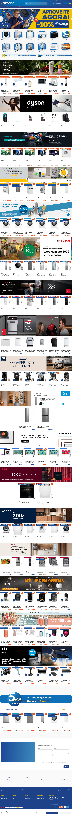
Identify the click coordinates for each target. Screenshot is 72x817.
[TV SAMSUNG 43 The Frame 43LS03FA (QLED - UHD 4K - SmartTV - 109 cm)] (30, 452)
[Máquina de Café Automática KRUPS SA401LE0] (6, 597)
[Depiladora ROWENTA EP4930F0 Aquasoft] (18, 632)
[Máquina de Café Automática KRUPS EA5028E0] (54, 597)
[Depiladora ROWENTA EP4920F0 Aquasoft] (6, 632)
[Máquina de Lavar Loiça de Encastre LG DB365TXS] (54, 562)
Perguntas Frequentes (40, 798)
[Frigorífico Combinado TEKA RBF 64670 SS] (18, 301)
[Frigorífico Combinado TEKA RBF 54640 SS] (54, 301)
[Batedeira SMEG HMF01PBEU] (18, 81)
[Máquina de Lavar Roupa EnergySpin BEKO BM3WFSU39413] (66, 223)
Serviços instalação (28, 799)
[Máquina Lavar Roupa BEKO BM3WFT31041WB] (30, 223)
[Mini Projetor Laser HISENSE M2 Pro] (66, 153)
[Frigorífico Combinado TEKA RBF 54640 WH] (30, 301)
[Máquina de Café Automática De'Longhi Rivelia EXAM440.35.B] (30, 376)
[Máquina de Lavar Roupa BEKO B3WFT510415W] (42, 223)
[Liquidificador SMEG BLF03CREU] (30, 81)
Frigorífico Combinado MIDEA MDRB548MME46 (25, 427)
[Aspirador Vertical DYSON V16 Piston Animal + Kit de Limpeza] (54, 118)
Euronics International (4, 798)
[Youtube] (20, 790)
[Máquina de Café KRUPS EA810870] (42, 597)
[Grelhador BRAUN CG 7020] (42, 671)
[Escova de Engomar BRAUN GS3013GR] (18, 671)
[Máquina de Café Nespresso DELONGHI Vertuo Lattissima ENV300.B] (54, 376)
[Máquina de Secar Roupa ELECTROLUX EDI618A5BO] (6, 529)
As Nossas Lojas (3, 799)
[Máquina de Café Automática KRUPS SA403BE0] (66, 597)
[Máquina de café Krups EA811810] (30, 597)
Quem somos (3, 797)
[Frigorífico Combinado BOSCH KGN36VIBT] (66, 265)
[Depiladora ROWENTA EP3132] (66, 632)
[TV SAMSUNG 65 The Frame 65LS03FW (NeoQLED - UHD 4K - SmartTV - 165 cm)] (66, 452)
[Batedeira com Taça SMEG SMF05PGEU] (54, 81)
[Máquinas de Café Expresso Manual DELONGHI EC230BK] (18, 376)
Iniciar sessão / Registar (57, 3)
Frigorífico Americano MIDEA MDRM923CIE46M (43, 427)
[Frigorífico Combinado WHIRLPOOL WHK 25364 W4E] (30, 188)
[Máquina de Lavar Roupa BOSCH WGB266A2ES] (18, 265)
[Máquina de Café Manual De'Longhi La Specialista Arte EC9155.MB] (42, 376)
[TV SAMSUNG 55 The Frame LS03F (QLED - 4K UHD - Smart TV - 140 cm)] (54, 452)
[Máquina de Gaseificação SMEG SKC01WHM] (6, 81)
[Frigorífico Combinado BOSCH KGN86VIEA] (54, 265)
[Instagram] (22, 790)
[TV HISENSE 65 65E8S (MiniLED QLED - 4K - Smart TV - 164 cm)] (30, 153)
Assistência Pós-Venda (28, 797)
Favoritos (64, 0)
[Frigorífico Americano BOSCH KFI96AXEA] (30, 265)
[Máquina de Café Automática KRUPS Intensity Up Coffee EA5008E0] (18, 597)
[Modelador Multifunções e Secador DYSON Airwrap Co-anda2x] (42, 118)
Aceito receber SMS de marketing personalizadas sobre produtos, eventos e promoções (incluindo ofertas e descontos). (52, 762)
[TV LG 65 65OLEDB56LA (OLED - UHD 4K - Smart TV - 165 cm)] (6, 562)
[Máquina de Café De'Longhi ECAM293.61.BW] (66, 376)
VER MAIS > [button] (64, 709)
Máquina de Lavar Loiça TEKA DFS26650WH (18, 351)
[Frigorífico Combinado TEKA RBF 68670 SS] (42, 301)
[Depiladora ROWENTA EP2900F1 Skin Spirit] (30, 632)
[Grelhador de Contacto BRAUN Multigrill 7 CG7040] (54, 671)
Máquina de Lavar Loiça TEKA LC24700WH (6, 351)
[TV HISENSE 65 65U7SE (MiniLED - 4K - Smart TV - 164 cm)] (42, 153)
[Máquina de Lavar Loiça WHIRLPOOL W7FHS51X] (6, 718)
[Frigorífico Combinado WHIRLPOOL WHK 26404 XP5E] (54, 188)
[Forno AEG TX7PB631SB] (27, 490)
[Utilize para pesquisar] (45, 3)
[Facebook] (18, 790)
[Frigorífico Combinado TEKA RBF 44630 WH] (6, 301)
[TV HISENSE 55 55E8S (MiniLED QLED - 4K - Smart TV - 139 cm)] (6, 153)
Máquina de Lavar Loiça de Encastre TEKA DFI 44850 (54, 351)
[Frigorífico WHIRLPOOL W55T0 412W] (66, 718)
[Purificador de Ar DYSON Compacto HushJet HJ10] (6, 118)
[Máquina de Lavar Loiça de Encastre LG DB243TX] (66, 562)
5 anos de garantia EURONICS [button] (12, 709)
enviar (66, 766)
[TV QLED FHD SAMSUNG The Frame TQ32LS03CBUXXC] (18, 452)
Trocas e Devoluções (40, 799)
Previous (0, 19)
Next (71, 19)
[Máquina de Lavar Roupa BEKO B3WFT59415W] (54, 223)
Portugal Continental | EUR (52, 0)
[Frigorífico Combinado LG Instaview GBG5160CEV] (30, 562)
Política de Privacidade (55, 764)
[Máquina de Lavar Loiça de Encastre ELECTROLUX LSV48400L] (18, 529)
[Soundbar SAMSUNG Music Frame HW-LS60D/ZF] (6, 452)
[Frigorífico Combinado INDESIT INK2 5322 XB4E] (42, 718)
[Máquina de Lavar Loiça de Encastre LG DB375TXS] (42, 562)
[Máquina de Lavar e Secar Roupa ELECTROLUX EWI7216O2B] (66, 529)
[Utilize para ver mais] (6, 35)
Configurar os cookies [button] (6, 815)
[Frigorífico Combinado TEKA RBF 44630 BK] (66, 301)
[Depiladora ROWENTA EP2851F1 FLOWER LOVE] (42, 632)
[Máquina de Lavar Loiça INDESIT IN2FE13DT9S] (30, 718)
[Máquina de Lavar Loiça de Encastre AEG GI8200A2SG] (45, 490)
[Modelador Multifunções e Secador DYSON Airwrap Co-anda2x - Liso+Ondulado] (30, 118)
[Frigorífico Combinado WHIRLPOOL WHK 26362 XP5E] (18, 188)
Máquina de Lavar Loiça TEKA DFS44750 (42, 351)
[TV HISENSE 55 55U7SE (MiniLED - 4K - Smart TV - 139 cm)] (18, 153)
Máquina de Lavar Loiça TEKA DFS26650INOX (30, 351)
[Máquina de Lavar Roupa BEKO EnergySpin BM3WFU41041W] (18, 223)
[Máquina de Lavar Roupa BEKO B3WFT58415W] (6, 223)
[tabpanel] (36, 19)
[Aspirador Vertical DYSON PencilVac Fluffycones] (18, 118)
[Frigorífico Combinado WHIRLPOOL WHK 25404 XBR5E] (42, 188)
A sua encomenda (39, 797)
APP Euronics (15, 798)
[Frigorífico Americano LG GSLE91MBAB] (18, 562)
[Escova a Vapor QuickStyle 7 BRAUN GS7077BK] (30, 671)
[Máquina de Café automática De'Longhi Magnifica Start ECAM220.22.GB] (6, 376)
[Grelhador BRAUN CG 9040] (66, 671)
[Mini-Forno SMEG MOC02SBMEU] (42, 81)
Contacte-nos (53, 803)
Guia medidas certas (16, 799)
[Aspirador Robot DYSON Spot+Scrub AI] (66, 118)
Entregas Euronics (27, 798)
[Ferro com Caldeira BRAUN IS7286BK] (6, 671)
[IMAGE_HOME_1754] (36, 19)
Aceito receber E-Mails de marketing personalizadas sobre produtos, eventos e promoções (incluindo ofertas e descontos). (53, 759)
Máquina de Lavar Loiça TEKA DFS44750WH (66, 351)
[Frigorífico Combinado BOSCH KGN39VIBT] (6, 265)
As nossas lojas (59, 0)
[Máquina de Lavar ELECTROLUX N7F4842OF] (42, 529)
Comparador (69, 0)
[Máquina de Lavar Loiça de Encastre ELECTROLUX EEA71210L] (30, 529)
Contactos (2, 801)
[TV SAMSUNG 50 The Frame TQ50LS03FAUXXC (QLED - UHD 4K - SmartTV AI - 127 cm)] (42, 452)
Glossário (14, 797)
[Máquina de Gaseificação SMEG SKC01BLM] (66, 81)
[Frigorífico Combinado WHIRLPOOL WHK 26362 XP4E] (6, 188)
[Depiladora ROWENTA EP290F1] (54, 632)
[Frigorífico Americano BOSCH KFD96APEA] (42, 265)
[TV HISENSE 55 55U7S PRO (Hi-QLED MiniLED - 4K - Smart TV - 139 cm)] (54, 153)
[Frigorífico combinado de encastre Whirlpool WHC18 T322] (66, 188)
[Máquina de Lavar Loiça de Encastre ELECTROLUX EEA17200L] (54, 529)
